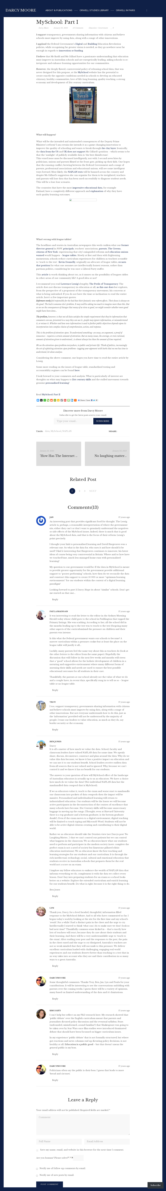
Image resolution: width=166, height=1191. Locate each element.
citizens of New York (47, 252)
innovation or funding (71, 50)
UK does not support (75, 151)
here (77, 370)
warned (40, 255)
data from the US (49, 151)
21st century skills (82, 379)
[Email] (129, 431)
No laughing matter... (111, 456)
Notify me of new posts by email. (57, 1175)
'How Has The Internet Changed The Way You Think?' (59, 456)
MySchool (83, 72)
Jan (51, 517)
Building (92, 44)
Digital (79, 44)
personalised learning (57, 383)
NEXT (93, 491)
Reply (55, 599)
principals (68, 248)
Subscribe (102, 421)
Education (93, 28)
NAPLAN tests (75, 172)
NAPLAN (67, 431)
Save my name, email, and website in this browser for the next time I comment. (82, 1150)
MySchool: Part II (51, 394)
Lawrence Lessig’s (70, 284)
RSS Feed (160, 10)
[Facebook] (119, 431)
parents (103, 248)
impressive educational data (87, 188)
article (45, 274)
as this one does (105, 287)
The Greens (114, 248)
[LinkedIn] (126, 431)
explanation (96, 191)
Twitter (150, 10)
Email (155, 10)
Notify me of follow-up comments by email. (63, 1168)
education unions (118, 252)
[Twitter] (122, 431)
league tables (69, 255)
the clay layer (109, 148)
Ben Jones (55, 741)
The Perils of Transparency (103, 284)
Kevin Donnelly (67, 262)
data (47, 431)
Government (103, 28)
